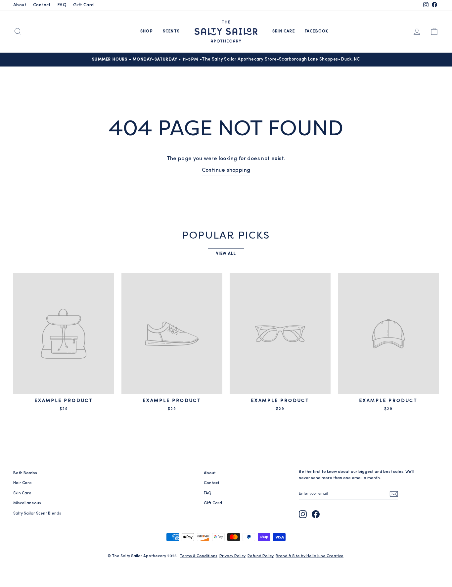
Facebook (317, 31)
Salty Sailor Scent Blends (37, 514)
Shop (146, 31)
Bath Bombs (25, 473)
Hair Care (22, 483)
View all (226, 254)
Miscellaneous (27, 503)
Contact (42, 5)
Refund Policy (261, 556)
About (19, 5)
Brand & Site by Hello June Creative (309, 556)
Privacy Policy (232, 556)
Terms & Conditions (198, 556)
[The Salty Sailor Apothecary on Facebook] (316, 514)
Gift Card (83, 5)
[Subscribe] (393, 493)
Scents (171, 31)
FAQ (62, 5)
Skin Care (283, 31)
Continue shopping (226, 170)
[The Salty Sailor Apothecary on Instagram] (303, 514)
